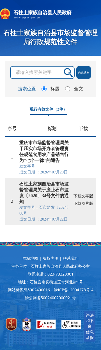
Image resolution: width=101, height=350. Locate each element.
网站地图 (30, 258)
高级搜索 (83, 72)
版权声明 (50, 258)
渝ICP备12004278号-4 (73, 289)
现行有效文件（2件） (48, 109)
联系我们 (71, 258)
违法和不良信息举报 (90, 326)
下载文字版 (83, 196)
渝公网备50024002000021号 (50, 297)
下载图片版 (83, 203)
